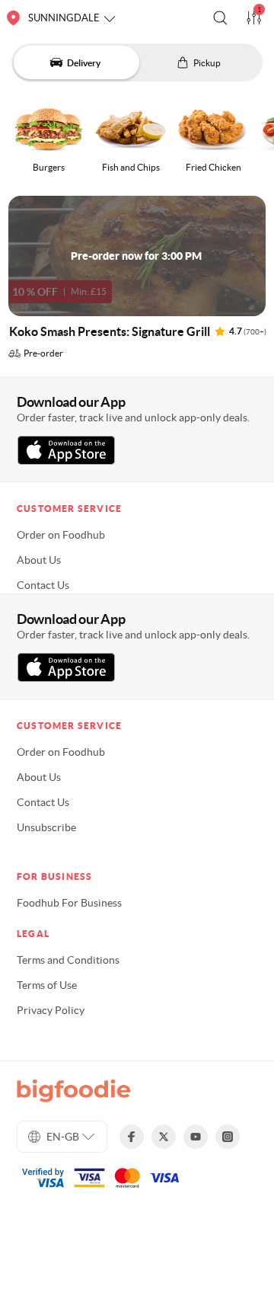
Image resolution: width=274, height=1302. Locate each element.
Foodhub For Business (69, 903)
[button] (220, 18)
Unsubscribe (46, 827)
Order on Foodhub (61, 535)
